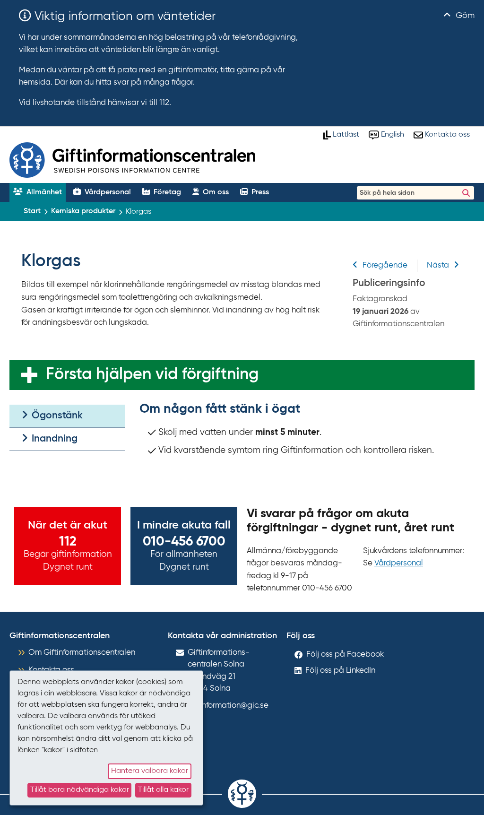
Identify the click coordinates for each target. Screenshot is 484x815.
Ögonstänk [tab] (56, 416)
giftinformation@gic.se (228, 706)
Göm (464, 15)
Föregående (385, 265)
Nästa (438, 265)
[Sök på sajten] (466, 193)
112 (68, 541)
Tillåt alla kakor (163, 790)
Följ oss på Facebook (345, 654)
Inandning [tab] (53, 439)
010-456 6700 (184, 541)
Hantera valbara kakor (149, 771)
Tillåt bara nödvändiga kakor (79, 790)
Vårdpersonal (398, 563)
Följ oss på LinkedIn (340, 671)
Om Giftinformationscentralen (81, 653)
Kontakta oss (51, 670)
